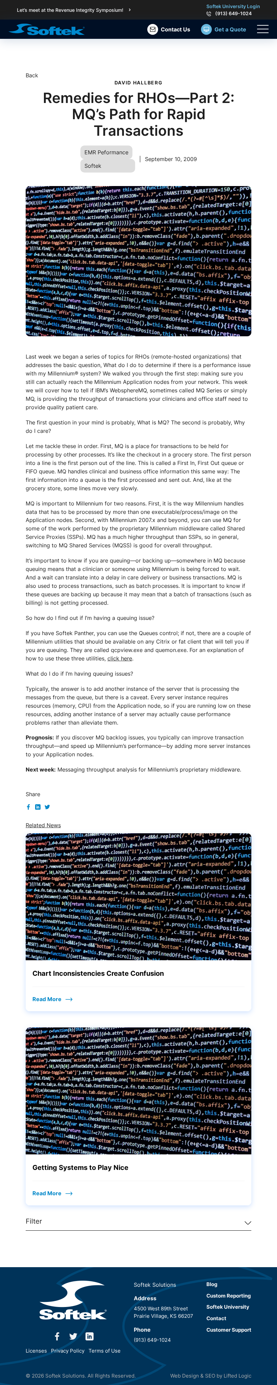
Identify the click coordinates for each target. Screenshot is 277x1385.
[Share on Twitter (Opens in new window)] (47, 806)
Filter (34, 1221)
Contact (216, 1318)
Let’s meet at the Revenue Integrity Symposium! (70, 10)
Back (32, 75)
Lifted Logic (237, 1376)
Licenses (36, 1351)
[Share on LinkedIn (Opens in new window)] (38, 806)
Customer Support (228, 1330)
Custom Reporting (228, 1295)
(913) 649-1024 (233, 13)
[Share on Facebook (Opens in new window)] (28, 806)
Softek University (227, 1307)
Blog (212, 1284)
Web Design (184, 1376)
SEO (210, 1376)
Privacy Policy (67, 1351)
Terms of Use (105, 1351)
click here (119, 658)
